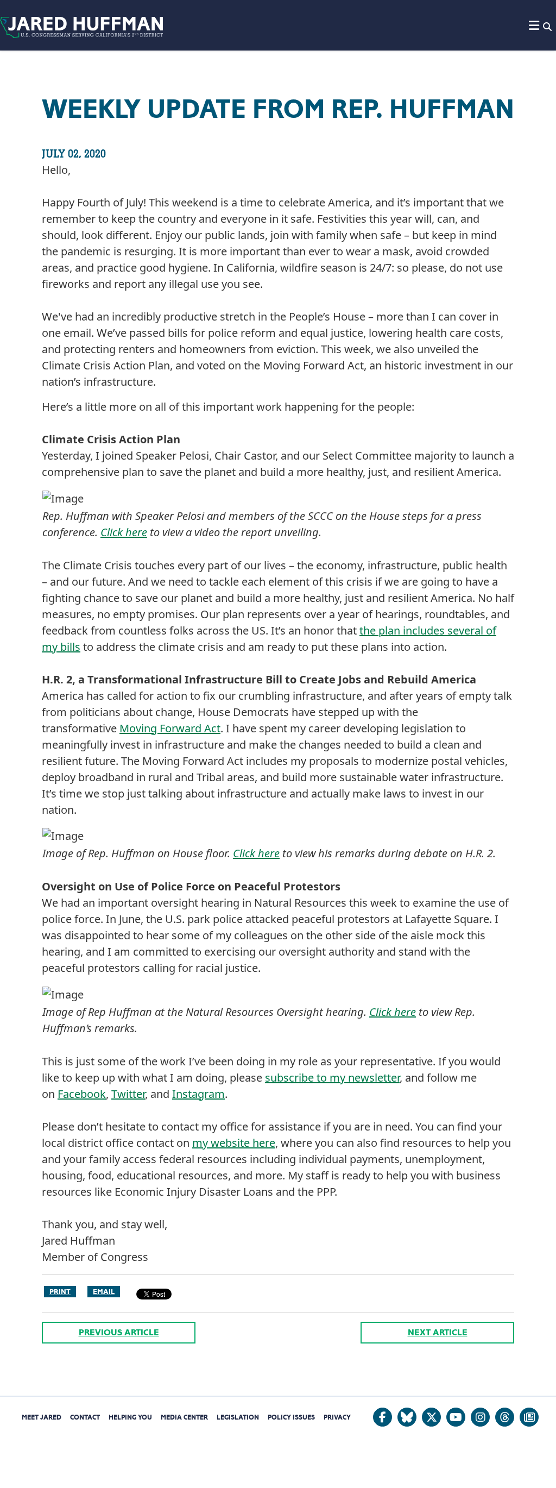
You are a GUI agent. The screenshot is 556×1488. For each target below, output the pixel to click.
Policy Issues (291, 1417)
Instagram (198, 1094)
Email (104, 1291)
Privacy (337, 1417)
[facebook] (382, 1417)
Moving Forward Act (169, 728)
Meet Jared (41, 1417)
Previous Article (119, 1332)
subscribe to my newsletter (332, 1077)
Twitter (128, 1094)
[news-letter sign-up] (529, 1417)
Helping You (130, 1417)
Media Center (184, 1417)
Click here (123, 532)
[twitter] (431, 1417)
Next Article (437, 1332)
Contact (85, 1417)
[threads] (504, 1417)
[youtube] (455, 1417)
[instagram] (480, 1417)
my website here (233, 1142)
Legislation (238, 1417)
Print (60, 1291)
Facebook (82, 1094)
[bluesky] (406, 1417)
